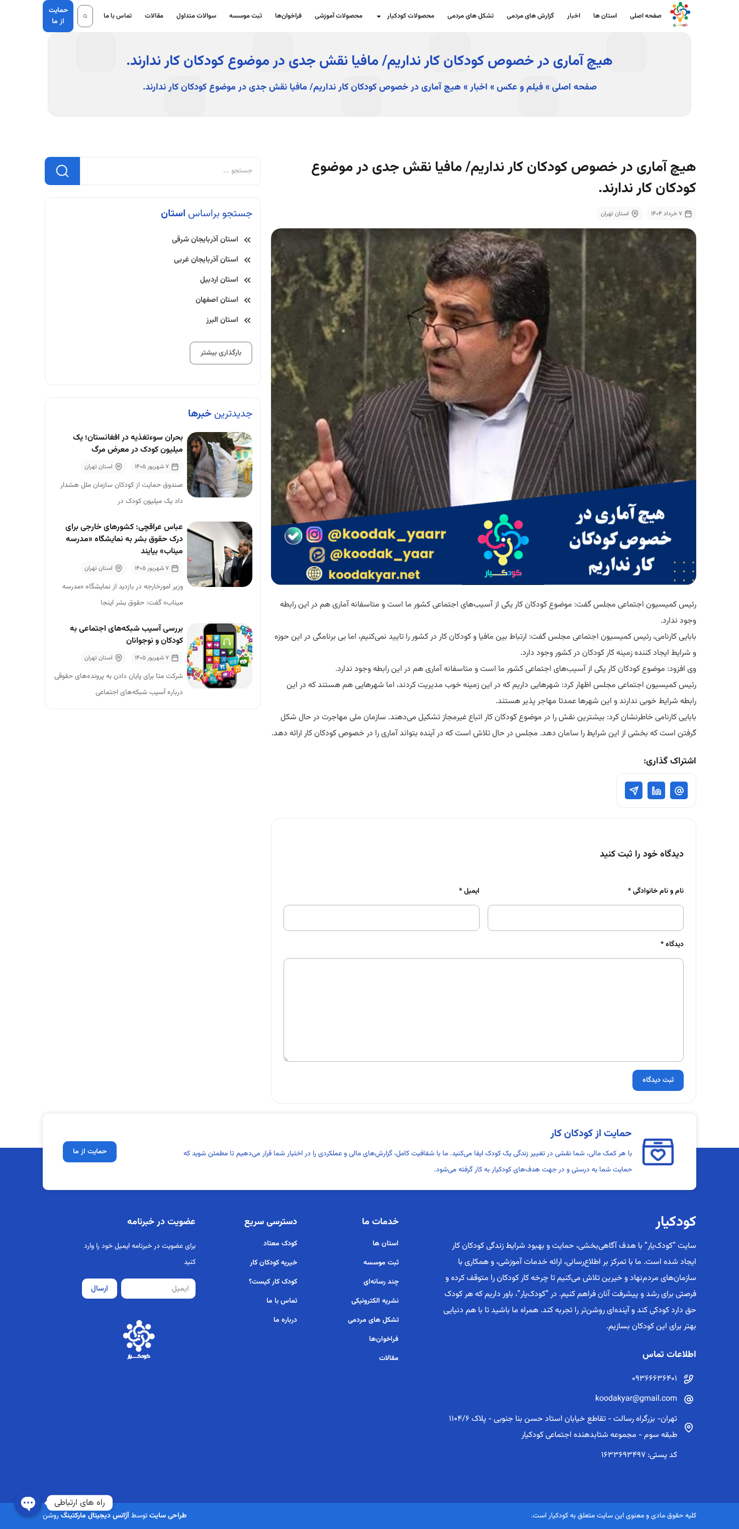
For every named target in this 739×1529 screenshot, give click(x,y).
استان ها (605, 16)
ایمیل (469, 891)
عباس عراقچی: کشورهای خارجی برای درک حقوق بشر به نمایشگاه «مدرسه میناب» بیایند (124, 539)
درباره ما (285, 1320)
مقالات (154, 16)
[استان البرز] (247, 320)
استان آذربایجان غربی (206, 260)
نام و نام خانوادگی (656, 891)
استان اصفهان (217, 300)
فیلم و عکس (520, 87)
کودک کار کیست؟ (273, 1282)
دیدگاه (672, 944)
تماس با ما (118, 16)
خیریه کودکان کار (273, 1262)
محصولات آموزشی (338, 16)
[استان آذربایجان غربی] (247, 260)
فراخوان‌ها (288, 16)
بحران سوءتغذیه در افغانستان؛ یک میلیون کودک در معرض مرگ (128, 444)
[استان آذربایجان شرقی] (247, 240)
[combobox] (170, 171)
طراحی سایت (168, 1515)
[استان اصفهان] (247, 300)
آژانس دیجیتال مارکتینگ (95, 1515)
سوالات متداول (196, 16)
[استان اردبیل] (247, 280)
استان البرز (222, 320)
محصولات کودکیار (410, 16)
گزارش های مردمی (530, 16)
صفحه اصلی (646, 16)
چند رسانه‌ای (381, 1282)
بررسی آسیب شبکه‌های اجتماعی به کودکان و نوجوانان (126, 635)
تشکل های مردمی (470, 16)
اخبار (573, 16)
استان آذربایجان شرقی (205, 239)
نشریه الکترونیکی (375, 1301)
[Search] (62, 171)
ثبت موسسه (245, 16)
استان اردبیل (219, 280)
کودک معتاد (280, 1243)
